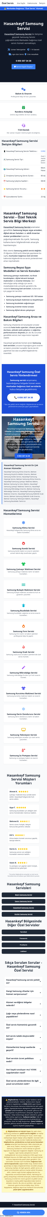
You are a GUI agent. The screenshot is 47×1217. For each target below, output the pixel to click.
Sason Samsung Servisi (23, 901)
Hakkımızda (32, 3)
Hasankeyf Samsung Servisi (18, 34)
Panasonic (23, 938)
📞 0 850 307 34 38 (23, 397)
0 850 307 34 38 (23, 60)
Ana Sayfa (21, 3)
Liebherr (23, 951)
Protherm (23, 945)
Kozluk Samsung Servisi (23, 914)
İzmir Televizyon (6, 1216)
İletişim (42, 3)
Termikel (23, 932)
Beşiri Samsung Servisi (23, 895)
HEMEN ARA (25, 1212)
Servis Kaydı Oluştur (24, 66)
